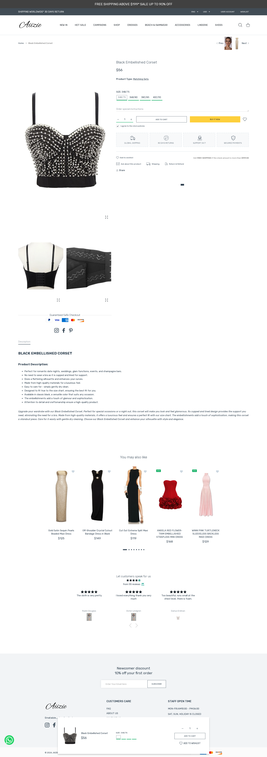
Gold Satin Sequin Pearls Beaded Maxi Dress (61, 532)
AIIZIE (55, 752)
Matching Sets (141, 79)
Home (21, 43)
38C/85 (145, 97)
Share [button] (122, 170)
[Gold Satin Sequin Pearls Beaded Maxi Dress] (61, 495)
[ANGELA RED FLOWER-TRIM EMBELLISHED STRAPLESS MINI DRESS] (169, 495)
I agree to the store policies (132, 126)
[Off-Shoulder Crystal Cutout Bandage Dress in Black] (97, 495)
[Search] (240, 25)
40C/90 (157, 97)
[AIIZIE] (30, 25)
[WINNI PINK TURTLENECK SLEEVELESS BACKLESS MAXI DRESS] (205, 495)
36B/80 (133, 97)
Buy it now (215, 119)
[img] (133, 580)
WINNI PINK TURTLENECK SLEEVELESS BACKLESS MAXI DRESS (205, 533)
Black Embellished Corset (94, 733)
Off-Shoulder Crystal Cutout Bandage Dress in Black (97, 532)
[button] (125, 549)
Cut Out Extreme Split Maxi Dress (133, 532)
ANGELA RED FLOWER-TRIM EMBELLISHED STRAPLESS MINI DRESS (169, 533)
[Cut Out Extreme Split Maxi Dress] (133, 495)
